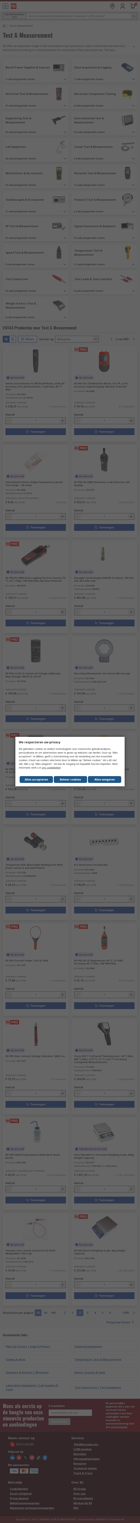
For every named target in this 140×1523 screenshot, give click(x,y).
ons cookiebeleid (51, 767)
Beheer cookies (70, 779)
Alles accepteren (36, 779)
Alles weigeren (104, 779)
